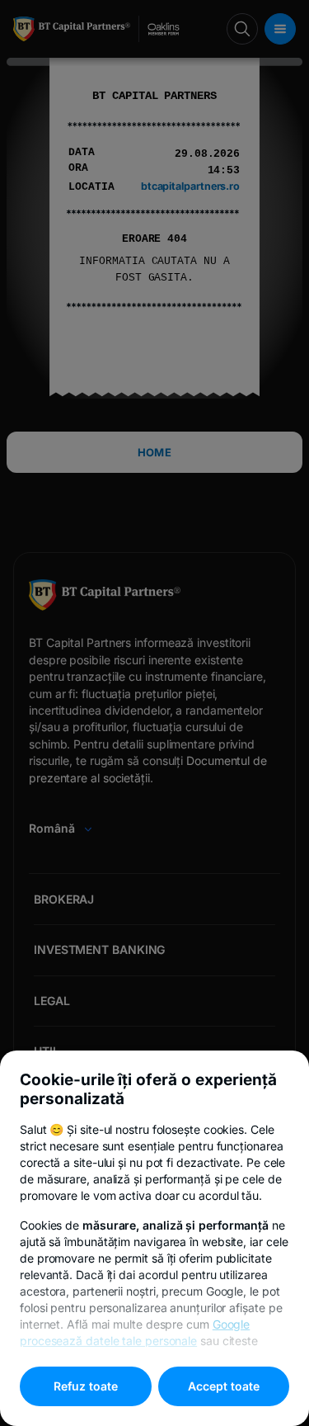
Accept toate (224, 1386)
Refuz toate (86, 1386)
